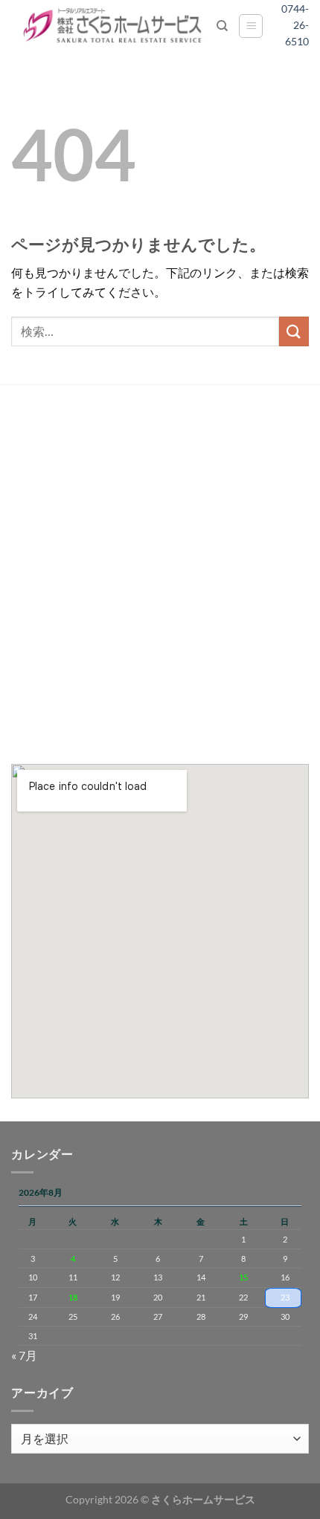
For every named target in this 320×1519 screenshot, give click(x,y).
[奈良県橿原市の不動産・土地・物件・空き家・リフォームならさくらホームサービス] (113, 26)
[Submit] (294, 331)
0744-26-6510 (300, 25)
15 (243, 1277)
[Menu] (251, 26)
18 (72, 1297)
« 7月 (24, 1355)
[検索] (222, 26)
